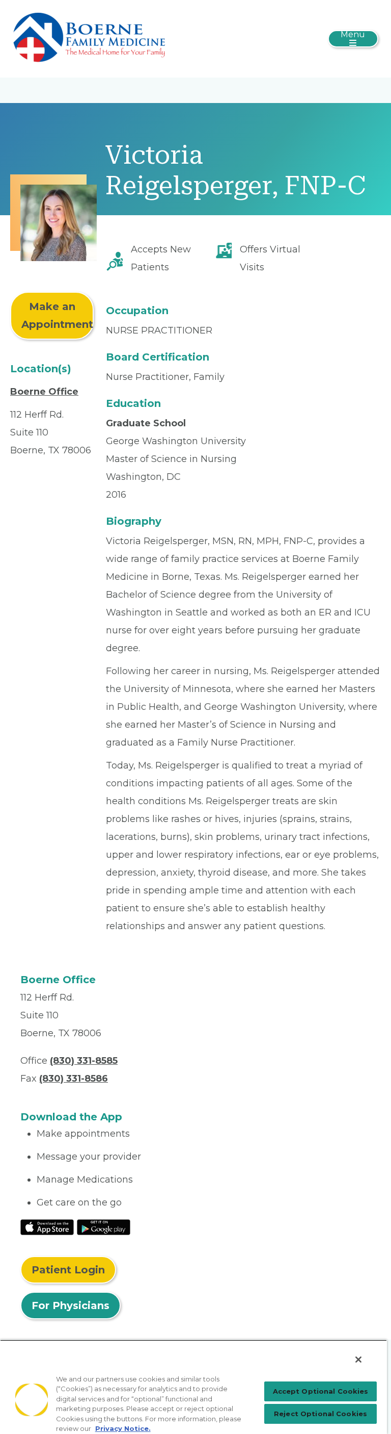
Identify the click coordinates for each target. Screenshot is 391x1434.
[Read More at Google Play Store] (103, 1226)
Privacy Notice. (123, 1428)
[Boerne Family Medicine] (89, 38)
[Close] (358, 1359)
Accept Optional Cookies (321, 1391)
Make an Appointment (57, 315)
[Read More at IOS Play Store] (47, 1226)
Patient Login (68, 1270)
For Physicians (70, 1305)
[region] (193, 1387)
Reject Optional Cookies (320, 1414)
